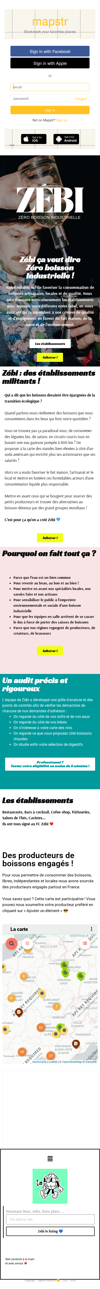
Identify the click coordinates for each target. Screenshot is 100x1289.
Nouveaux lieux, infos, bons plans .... (35, 1211)
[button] (50, 1159)
